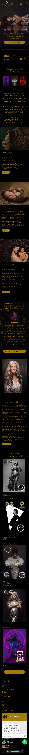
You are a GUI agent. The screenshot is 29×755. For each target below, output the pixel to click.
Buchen (3, 706)
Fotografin (4, 702)
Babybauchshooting (7, 160)
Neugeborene (7, 208)
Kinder (3, 701)
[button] (26, 715)
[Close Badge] (22, 750)
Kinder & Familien (9, 265)
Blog (3, 705)
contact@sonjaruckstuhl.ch (8, 689)
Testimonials (4, 704)
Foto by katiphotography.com (13, 394)
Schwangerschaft (8, 152)
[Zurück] (3, 330)
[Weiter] (26, 330)
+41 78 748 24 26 (5, 688)
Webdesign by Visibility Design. (13, 753)
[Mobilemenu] (27, 3)
